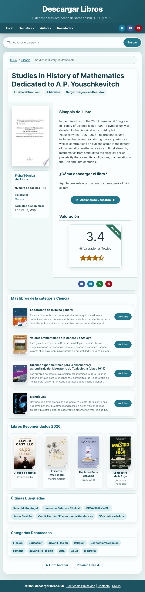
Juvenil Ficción (58, 542)
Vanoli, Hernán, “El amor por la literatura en (65, 516)
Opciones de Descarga (95, 200)
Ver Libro (123, 316)
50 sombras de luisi (112, 516)
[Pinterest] (138, 28)
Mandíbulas (38, 396)
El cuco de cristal (25, 472)
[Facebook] (130, 28)
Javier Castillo (22, 516)
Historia (18, 550)
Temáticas (26, 28)
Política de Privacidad (80, 586)
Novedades (65, 28)
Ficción (18, 542)
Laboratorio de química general (51, 310)
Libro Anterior (58, 565)
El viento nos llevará (56, 472)
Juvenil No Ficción (41, 550)
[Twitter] (122, 28)
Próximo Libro (86, 565)
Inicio (9, 28)
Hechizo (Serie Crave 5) (88, 474)
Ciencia (25, 59)
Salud (74, 550)
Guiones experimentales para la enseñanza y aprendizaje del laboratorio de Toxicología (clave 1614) (67, 366)
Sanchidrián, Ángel (25, 508)
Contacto (104, 586)
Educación (35, 542)
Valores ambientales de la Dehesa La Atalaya (60, 338)
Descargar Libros (72, 9)
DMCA (116, 586)
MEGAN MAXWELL (98, 508)
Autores (45, 28)
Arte (62, 550)
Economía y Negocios (105, 542)
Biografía (90, 550)
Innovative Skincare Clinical (62, 508)
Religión (79, 542)
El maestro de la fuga (120, 474)
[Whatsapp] (99, 284)
